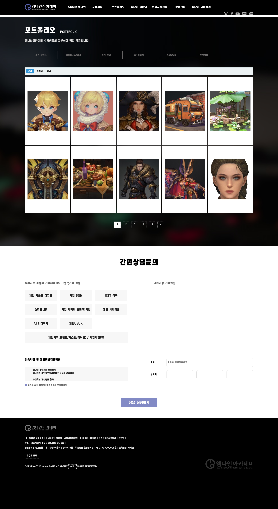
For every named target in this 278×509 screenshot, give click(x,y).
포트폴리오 (118, 7)
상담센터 (180, 7)
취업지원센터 (159, 7)
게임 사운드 (41, 55)
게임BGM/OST (73, 55)
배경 (49, 71)
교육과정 (97, 7)
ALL (72, 466)
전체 (30, 71)
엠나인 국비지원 (201, 7)
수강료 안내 (32, 455)
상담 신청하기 (139, 402)
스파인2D (171, 55)
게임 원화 (106, 55)
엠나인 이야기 (139, 7)
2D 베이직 (139, 55)
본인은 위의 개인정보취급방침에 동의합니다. (47, 385)
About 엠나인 (77, 7)
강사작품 (204, 55)
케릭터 (40, 71)
